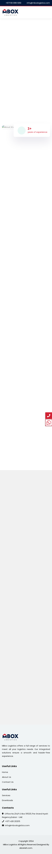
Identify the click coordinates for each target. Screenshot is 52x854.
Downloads (7, 800)
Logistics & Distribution (26, 658)
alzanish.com (25, 848)
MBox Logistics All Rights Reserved (19, 844)
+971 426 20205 (12, 821)
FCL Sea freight (26, 603)
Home (5, 772)
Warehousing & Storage (27, 694)
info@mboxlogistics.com (17, 825)
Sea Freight (27, 506)
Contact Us (26, 85)
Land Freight (26, 572)
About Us (6, 777)
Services (6, 795)
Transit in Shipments (27, 640)
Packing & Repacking (26, 712)
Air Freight (26, 524)
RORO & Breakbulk (27, 622)
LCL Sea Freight (26, 585)
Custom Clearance (26, 676)
